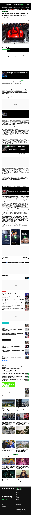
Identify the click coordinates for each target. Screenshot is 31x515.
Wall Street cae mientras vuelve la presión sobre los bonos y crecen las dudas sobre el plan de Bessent (12, 334)
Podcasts (3, 507)
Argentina (17, 491)
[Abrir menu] (2, 4)
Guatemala (17, 499)
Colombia (17, 492)
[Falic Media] (28, 5)
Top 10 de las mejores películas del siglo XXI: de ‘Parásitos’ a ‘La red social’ (8, 480)
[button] (28, 20)
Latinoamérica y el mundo (19, 489)
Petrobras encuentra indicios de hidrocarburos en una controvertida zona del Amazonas (22, 258)
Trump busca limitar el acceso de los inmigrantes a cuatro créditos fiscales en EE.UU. (22, 437)
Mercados (3, 503)
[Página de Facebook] (2, 489)
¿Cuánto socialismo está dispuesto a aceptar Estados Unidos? (12, 368)
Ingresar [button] (28, 4)
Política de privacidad (18, 503)
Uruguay (17, 496)
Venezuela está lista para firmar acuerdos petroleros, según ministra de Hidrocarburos (8, 437)
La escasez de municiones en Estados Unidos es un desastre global (12, 366)
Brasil (17, 490)
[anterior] (2, 258)
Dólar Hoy (3, 504)
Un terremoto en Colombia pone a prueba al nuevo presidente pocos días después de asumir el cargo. (12, 377)
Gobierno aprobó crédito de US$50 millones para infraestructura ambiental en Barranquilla (22, 450)
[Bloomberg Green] (15, 384)
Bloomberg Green (5, 11)
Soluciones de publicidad (19, 511)
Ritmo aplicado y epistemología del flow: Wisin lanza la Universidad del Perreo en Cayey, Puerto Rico (22, 480)
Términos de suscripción (19, 504)
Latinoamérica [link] (27, 7)
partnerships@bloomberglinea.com (20, 509)
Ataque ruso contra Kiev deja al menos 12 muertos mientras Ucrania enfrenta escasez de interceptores (8, 423)
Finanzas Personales (4, 506)
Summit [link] (19, 7)
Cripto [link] (22, 7)
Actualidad (3, 505)
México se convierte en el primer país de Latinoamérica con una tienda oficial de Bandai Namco (8, 467)
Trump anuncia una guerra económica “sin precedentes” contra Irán (8, 450)
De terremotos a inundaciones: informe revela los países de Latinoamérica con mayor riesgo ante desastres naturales (8, 259)
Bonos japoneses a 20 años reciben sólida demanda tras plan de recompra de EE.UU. (22, 409)
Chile (16, 493)
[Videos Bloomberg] (15, 371)
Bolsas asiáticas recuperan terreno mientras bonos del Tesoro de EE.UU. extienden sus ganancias (22, 423)
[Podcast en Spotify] (13, 489)
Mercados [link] (15, 7)
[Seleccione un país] (11, 4)
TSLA (6, 89)
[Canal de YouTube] (6, 489)
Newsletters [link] (10, 7)
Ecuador (17, 495)
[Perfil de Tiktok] (12, 489)
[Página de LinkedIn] (10, 489)
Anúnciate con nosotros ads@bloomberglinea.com (22, 510)
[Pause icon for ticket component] (2, 9)
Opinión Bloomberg (5, 360)
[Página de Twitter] (4, 489)
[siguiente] (28, 258)
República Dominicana (18, 498)
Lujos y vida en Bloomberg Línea (8, 456)
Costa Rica (17, 497)
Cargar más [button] (15, 454)
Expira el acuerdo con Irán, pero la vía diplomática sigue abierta (13, 373)
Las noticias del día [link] (4, 7)
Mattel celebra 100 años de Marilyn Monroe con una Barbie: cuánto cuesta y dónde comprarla (22, 467)
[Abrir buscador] (4, 4)
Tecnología (17, 505)
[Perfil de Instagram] (8, 489)
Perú (16, 494)
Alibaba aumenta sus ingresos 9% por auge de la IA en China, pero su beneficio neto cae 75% (8, 409)
